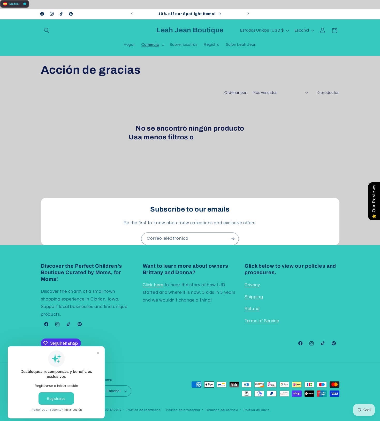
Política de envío (257, 410)
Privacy (252, 285)
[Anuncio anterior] (132, 14)
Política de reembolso (144, 410)
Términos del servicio (221, 410)
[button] (47, 30)
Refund (252, 309)
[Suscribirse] (233, 238)
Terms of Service (262, 321)
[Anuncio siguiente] (248, 14)
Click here (153, 285)
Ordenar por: (235, 93)
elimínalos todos (223, 137)
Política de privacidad (183, 410)
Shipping (254, 297)
